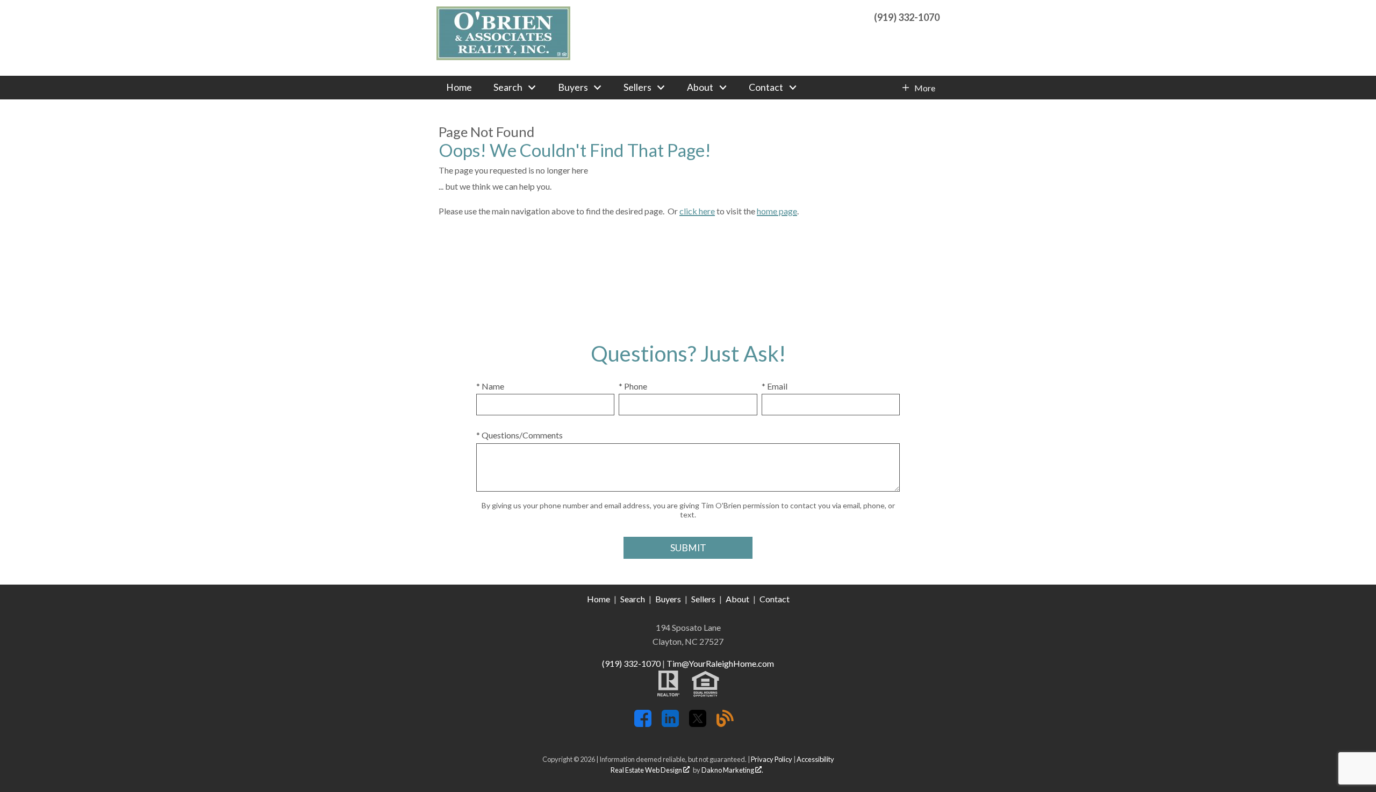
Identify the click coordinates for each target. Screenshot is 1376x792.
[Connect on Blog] (725, 723)
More (924, 88)
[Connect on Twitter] (697, 723)
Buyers (668, 599)
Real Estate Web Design (647, 770)
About (737, 599)
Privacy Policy (771, 759)
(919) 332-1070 (631, 663)
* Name (490, 386)
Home (459, 87)
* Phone (633, 386)
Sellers (703, 599)
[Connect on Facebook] (642, 723)
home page (777, 211)
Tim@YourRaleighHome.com (720, 663)
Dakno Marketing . (732, 770)
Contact (774, 599)
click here (697, 211)
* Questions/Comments (519, 435)
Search (632, 599)
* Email (774, 386)
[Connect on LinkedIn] (670, 723)
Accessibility (815, 759)
